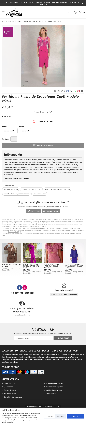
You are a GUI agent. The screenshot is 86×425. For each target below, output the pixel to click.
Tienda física (51, 393)
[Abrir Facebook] (19, 287)
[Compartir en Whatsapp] (75, 91)
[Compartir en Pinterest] (78, 91)
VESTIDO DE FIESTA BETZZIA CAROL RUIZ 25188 (31, 265)
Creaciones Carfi (13, 232)
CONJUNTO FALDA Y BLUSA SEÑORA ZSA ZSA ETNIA (74, 265)
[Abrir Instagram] (25, 287)
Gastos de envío (10, 393)
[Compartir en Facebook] (67, 91)
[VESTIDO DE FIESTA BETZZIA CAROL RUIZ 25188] (32, 253)
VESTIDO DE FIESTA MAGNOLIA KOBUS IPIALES (51, 265)
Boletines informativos (54, 383)
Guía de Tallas (23, 178)
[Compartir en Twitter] (71, 91)
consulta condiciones (22, 315)
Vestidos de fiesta (34, 407)
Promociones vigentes (54, 387)
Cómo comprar (9, 383)
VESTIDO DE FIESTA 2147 (11, 264)
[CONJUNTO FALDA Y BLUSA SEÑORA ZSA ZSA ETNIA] (74, 253)
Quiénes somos (9, 387)
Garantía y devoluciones (13, 397)
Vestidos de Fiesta (7, 230)
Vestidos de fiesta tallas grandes (45, 230)
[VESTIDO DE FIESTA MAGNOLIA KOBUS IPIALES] (53, 253)
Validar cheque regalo (54, 390)
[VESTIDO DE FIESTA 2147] (11, 253)
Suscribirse (63, 338)
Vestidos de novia (52, 407)
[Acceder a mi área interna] (75, 12)
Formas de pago (10, 390)
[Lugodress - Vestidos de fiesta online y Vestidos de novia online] (14, 12)
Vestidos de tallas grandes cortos (70, 230)
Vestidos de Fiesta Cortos (24, 230)
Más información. (8, 422)
